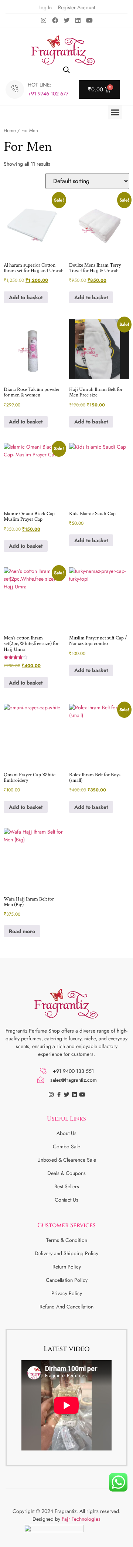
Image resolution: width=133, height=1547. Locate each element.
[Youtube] (89, 20)
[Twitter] (66, 20)
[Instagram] (44, 20)
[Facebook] (55, 20)
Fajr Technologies (81, 1519)
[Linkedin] (78, 20)
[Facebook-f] (59, 1094)
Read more (22, 931)
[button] (115, 112)
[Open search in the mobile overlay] (66, 70)
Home (10, 130)
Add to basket (25, 297)
